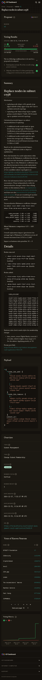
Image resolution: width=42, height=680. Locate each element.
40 (5, 27)
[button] (27, 604)
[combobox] (26, 608)
